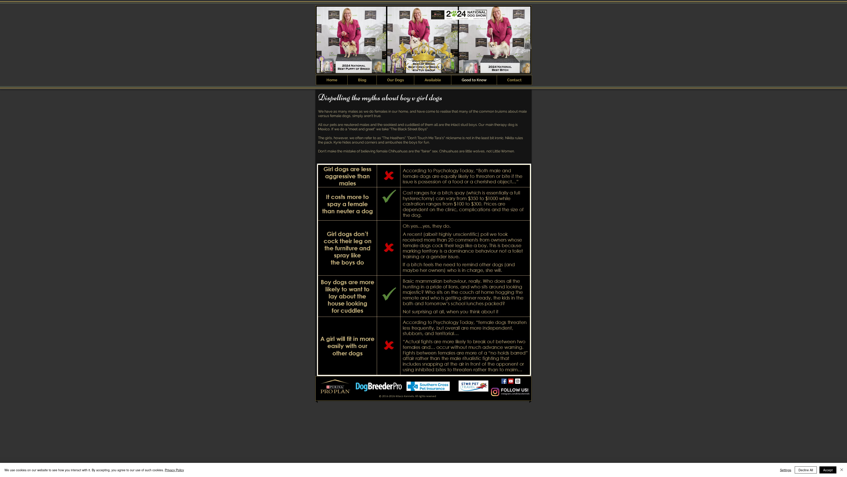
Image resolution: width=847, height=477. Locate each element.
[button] (528, 44)
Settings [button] (785, 470)
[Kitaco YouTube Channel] (510, 381)
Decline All (805, 470)
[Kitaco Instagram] (517, 381)
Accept (828, 470)
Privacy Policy (174, 470)
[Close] (841, 469)
